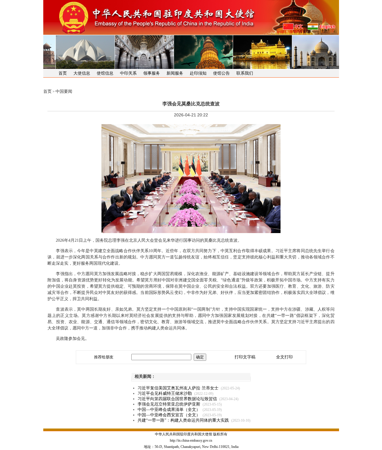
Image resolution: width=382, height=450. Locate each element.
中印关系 (128, 73)
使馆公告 (221, 73)
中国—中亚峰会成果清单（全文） (169, 409)
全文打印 (284, 357)
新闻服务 (175, 73)
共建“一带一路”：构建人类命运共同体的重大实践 (183, 420)
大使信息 (81, 73)
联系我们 (244, 73)
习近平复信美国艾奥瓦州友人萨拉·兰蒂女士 (178, 388)
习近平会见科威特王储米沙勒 (165, 393)
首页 (62, 73)
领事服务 (151, 73)
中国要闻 (64, 91)
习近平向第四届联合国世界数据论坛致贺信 (177, 399)
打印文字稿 (245, 357)
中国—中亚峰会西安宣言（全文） (169, 415)
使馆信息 (105, 73)
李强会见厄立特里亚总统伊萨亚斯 (169, 404)
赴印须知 (198, 73)
